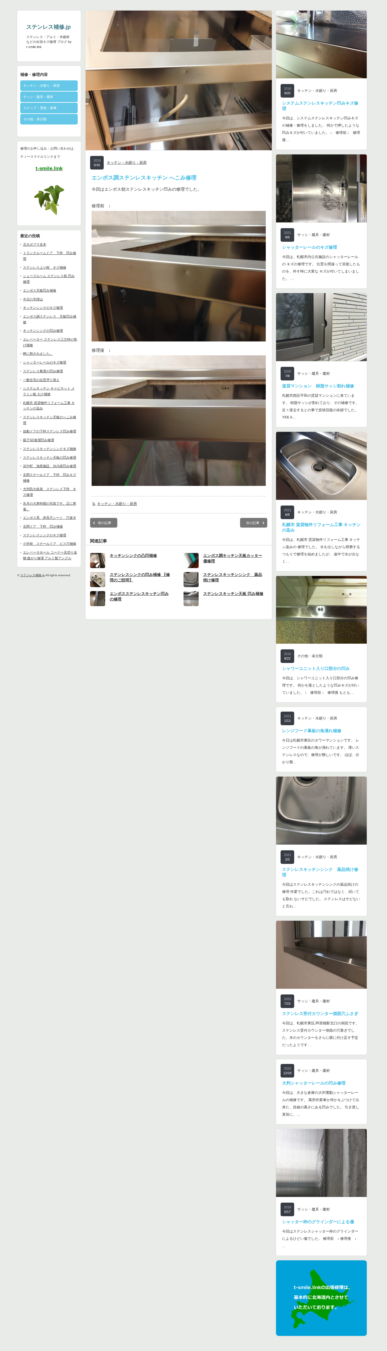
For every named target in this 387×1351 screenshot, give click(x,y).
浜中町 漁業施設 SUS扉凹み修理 (49, 466)
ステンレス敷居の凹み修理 (43, 371)
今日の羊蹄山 (33, 299)
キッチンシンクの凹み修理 (43, 330)
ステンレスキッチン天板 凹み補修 (233, 593)
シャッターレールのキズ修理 (44, 362)
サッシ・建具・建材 (38, 97)
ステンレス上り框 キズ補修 (44, 267)
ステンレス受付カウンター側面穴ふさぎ (320, 1013)
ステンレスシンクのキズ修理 (44, 535)
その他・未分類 (35, 119)
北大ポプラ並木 (34, 244)
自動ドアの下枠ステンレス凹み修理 (49, 431)
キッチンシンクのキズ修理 (43, 307)
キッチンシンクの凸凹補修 (133, 555)
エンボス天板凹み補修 (39, 290)
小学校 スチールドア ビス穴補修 (49, 543)
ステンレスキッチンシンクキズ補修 (49, 449)
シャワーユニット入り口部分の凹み (316, 668)
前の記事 (104, 523)
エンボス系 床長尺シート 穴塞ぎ (49, 517)
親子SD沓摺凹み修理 (38, 440)
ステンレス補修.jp (48, 27)
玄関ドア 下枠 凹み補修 (43, 526)
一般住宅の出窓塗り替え (41, 380)
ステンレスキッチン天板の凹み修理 (49, 457)
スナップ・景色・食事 (40, 108)
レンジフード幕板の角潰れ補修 (311, 730)
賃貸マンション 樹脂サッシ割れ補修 (318, 385)
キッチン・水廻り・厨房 (41, 85)
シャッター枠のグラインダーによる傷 (318, 1221)
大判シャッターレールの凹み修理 (314, 1083)
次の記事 (252, 523)
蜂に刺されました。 (38, 353)
